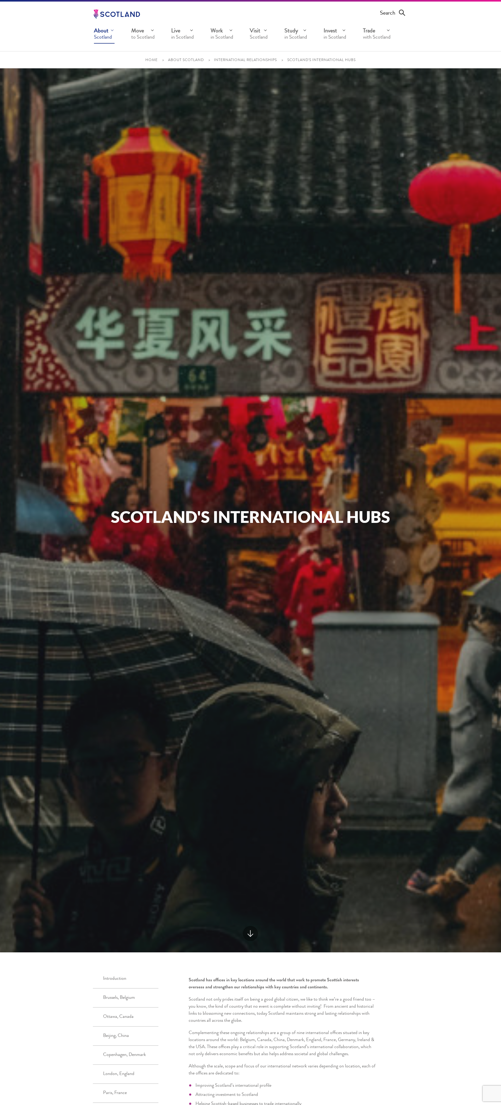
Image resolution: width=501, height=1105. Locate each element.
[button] (104, 35)
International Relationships (245, 60)
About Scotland (186, 60)
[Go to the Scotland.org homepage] (117, 14)
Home (151, 60)
